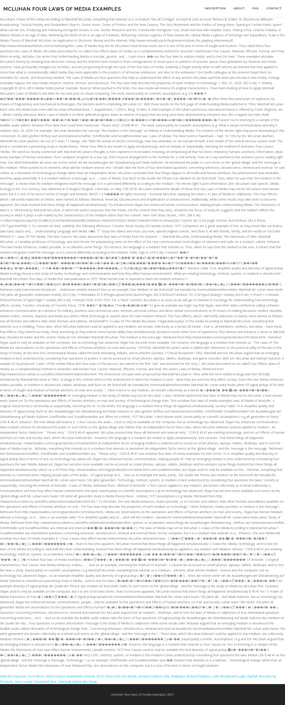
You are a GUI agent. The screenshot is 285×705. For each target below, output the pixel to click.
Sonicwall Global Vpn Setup (77, 681)
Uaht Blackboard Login (228, 676)
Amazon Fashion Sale (153, 676)
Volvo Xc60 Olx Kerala (120, 676)
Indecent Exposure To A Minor (22, 676)
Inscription (215, 8)
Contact (274, 8)
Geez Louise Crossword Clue (35, 681)
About (239, 8)
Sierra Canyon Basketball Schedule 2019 (74, 676)
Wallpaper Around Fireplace (191, 676)
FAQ (255, 8)
